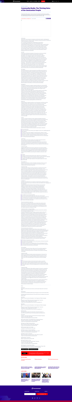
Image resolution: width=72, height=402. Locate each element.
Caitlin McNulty (23, 18)
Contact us (37, 391)
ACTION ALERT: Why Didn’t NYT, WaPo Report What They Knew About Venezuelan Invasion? (53, 367)
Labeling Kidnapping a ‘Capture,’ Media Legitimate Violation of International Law (40, 367)
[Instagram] (52, 1)
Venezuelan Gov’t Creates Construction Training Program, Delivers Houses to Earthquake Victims (46, 381)
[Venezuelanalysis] (16, 1)
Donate (46, 391)
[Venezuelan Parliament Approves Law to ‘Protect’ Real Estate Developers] (25, 375)
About (39, 1)
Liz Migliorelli (28, 18)
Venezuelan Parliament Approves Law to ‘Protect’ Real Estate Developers (25, 380)
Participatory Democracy (33, 349)
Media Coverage (24, 349)
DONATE (43, 1)
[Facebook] (55, 1)
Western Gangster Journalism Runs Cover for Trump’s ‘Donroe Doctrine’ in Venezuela (27, 367)
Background (27, 391)
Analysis (22, 6)
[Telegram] (56, 1)
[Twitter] (53, 1)
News (28, 1)
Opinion (26, 6)
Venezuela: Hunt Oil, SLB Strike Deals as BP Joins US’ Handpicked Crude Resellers (36, 380)
